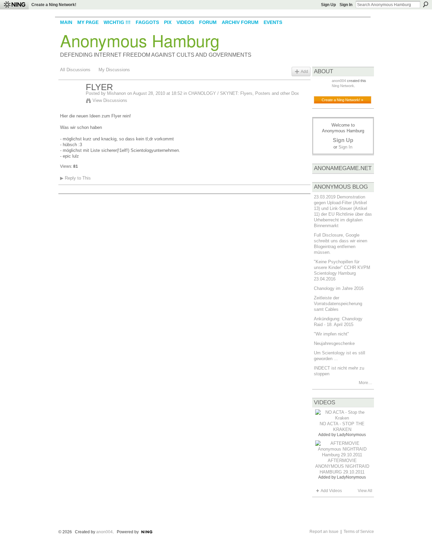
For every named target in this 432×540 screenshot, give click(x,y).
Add (304, 71)
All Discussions (75, 69)
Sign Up (328, 4)
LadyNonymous (351, 434)
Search (425, 4)
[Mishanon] (71, 102)
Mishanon (116, 93)
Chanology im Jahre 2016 (338, 288)
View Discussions (109, 100)
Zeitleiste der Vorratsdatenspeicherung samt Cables (338, 303)
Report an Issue (324, 531)
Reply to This (75, 178)
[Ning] (14, 4)
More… (365, 382)
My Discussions (114, 69)
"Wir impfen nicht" (331, 333)
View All (365, 490)
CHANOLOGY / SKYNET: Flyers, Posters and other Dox (243, 93)
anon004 (339, 81)
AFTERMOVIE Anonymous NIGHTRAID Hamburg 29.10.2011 (342, 466)
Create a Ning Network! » (342, 100)
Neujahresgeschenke (334, 343)
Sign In (346, 4)
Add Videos (331, 490)
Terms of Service (359, 531)
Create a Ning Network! (53, 4)
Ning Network (343, 86)
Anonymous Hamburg (139, 40)
